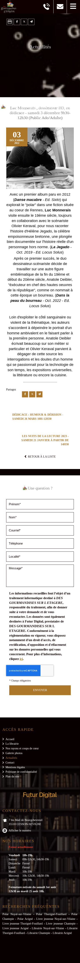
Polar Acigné (25, 918)
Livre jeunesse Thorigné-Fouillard (22, 923)
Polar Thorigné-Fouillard (51, 914)
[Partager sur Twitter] (24, 22)
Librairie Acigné (62, 933)
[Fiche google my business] (10, 22)
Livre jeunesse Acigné (15, 928)
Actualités (11, 757)
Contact (10, 762)
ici (21, 659)
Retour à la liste (41, 456)
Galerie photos (14, 753)
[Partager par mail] (31, 22)
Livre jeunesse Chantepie (60, 923)
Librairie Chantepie (38, 933)
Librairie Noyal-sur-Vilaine (48, 928)
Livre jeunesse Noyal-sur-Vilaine (55, 918)
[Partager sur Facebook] (17, 22)
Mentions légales (15, 767)
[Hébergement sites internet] (40, 802)
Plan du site (12, 776)
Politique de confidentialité (21, 771)
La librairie (12, 743)
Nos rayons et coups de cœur (22, 748)
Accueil (10, 739)
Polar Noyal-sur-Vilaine (16, 914)
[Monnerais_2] (40, 158)
